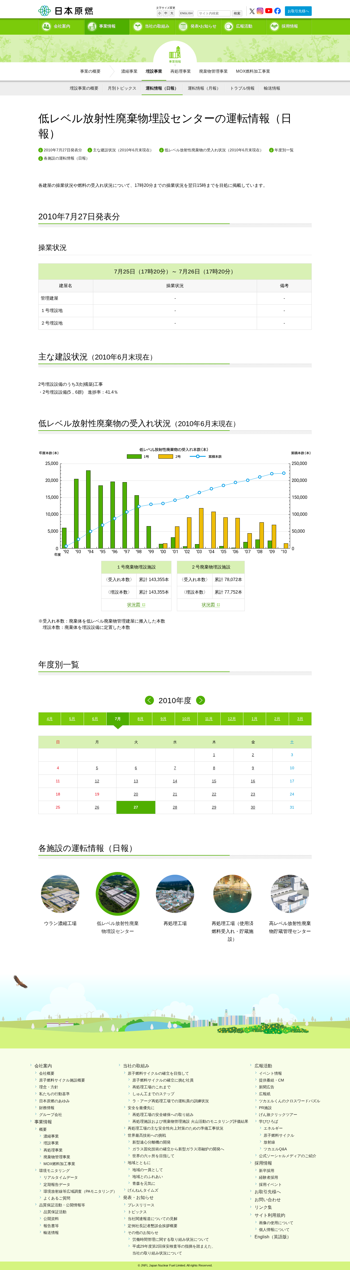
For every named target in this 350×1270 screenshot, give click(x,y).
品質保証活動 (54, 1212)
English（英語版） (273, 1236)
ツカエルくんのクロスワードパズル (289, 1101)
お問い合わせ (268, 1199)
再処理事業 (180, 71)
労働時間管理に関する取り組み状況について (170, 1239)
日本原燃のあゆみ (54, 1101)
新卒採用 (266, 1170)
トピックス (137, 1212)
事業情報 (107, 26)
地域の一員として (147, 1170)
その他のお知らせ (143, 1232)
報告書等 (51, 1226)
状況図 (133, 604)
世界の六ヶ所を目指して (153, 1156)
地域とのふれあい (147, 1176)
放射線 (269, 1142)
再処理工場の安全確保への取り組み (163, 1114)
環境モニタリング (54, 1170)
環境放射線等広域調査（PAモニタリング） (80, 1191)
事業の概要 (90, 71)
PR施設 (265, 1108)
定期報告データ (56, 1184)
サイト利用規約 (270, 1215)
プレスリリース (141, 1205)
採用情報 (290, 26)
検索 (237, 13)
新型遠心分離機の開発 (151, 1142)
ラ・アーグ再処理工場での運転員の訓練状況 (170, 1101)
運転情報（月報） (204, 88)
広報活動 (244, 26)
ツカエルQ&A (275, 1149)
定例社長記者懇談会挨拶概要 (152, 1226)
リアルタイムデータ (60, 1177)
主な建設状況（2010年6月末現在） (123, 150)
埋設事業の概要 (84, 88)
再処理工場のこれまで (151, 1087)
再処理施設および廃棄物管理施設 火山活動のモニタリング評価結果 (190, 1121)
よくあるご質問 (56, 1198)
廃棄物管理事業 (213, 71)
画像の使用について (276, 1223)
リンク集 (263, 1207)
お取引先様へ (298, 11)
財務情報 (46, 1108)
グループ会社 (50, 1114)
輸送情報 (272, 88)
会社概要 (46, 1073)
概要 (43, 1129)
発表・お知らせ (138, 1197)
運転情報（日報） (162, 88)
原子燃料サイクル (279, 1135)
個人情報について (274, 1229)
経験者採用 (268, 1177)
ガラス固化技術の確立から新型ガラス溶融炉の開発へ (178, 1149)
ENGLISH (186, 13)
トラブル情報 (242, 88)
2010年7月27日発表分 (63, 150)
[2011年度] (200, 700)
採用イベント (270, 1184)
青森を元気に (143, 1183)
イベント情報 (270, 1073)
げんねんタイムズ (143, 1190)
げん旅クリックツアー (278, 1114)
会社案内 (62, 26)
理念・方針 (48, 1087)
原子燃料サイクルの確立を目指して (158, 1073)
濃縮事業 (129, 71)
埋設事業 (154, 71)
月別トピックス (122, 88)
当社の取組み (157, 26)
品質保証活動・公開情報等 (62, 1205)
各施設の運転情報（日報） (67, 158)
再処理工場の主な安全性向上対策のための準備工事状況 (175, 1128)
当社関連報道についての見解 (152, 1218)
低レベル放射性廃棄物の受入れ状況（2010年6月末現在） (214, 150)
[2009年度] (149, 700)
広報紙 (264, 1094)
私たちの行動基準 (54, 1094)
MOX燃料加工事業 (253, 71)
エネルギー (273, 1128)
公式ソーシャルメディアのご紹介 (287, 1156)
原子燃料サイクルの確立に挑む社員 (163, 1080)
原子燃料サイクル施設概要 (62, 1080)
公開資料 (51, 1218)
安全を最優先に (141, 1108)
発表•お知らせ (204, 26)
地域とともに (139, 1162)
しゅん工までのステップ (153, 1094)
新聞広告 (266, 1087)
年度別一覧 (284, 150)
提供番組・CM (271, 1080)
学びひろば (268, 1121)
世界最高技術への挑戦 (147, 1135)
